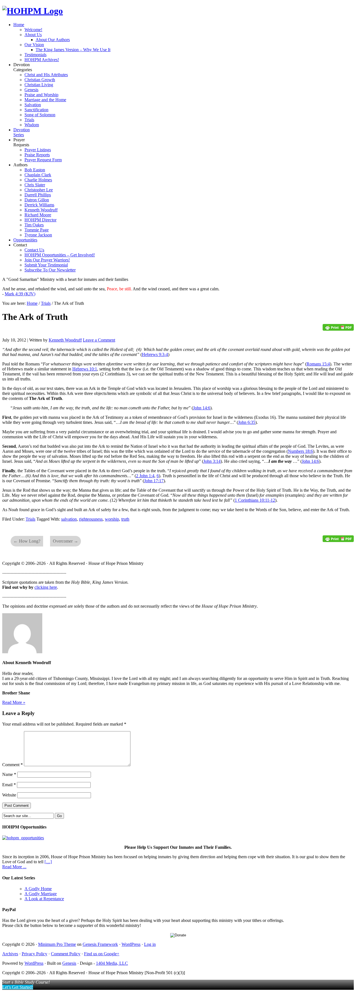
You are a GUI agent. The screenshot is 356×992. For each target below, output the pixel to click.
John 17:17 (154, 480)
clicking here (45, 587)
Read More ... (14, 866)
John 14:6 (201, 407)
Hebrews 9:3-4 (155, 354)
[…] (48, 861)
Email (9, 784)
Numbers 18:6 (300, 451)
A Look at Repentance (44, 898)
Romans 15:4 (318, 364)
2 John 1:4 (145, 475)
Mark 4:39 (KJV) (20, 293)
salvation (69, 519)
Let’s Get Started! (17, 987)
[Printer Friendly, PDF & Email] (338, 329)
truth (125, 519)
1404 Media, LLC (112, 963)
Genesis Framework (100, 944)
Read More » (13, 702)
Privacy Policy (34, 953)
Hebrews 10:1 (84, 369)
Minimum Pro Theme (57, 944)
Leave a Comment (99, 340)
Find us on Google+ (101, 953)
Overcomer (65, 541)
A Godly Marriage (40, 893)
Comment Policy (65, 953)
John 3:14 (212, 461)
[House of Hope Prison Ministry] (32, 11)
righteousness (91, 519)
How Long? (26, 541)
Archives (10, 953)
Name (9, 774)
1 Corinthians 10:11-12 (255, 500)
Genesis (69, 963)
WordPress (131, 944)
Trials (30, 519)
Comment (12, 764)
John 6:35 (246, 422)
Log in (150, 944)
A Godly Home (38, 888)
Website (9, 795)
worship (112, 519)
